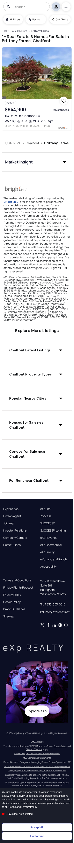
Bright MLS (10, 202)
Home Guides (12, 544)
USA (8, 143)
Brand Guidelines (14, 609)
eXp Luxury (47, 552)
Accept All (37, 827)
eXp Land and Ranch (53, 559)
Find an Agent (12, 516)
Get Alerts (62, 19)
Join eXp (8, 523)
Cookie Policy (12, 601)
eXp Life (45, 508)
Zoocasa (46, 516)
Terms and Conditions (17, 580)
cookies (15, 792)
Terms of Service (34, 749)
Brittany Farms (56, 143)
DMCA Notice (37, 741)
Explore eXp (10, 508)
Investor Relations (15, 530)
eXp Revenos (48, 537)
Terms (12, 807)
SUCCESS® (47, 523)
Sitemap (8, 616)
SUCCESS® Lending (53, 530)
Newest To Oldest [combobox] (37, 19)
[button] (37, 162)
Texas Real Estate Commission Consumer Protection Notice (37, 770)
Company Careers (15, 537)
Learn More (53, 785)
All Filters (15, 19)
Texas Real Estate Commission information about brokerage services (37, 766)
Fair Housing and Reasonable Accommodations (37, 753)
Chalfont (32, 143)
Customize (37, 836)
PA (19, 143)
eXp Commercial (51, 544)
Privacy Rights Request (18, 587)
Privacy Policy (12, 594)
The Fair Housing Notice (53, 778)
